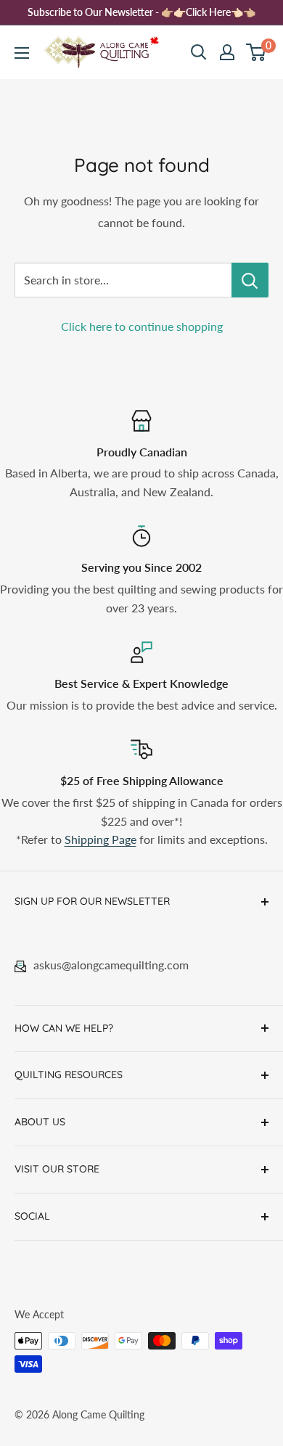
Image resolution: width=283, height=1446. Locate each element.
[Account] (227, 52)
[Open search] (199, 52)
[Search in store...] (249, 280)
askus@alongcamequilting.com (111, 964)
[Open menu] (22, 53)
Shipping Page (100, 839)
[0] (256, 52)
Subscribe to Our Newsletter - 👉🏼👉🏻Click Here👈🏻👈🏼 (141, 12)
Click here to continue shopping (142, 326)
